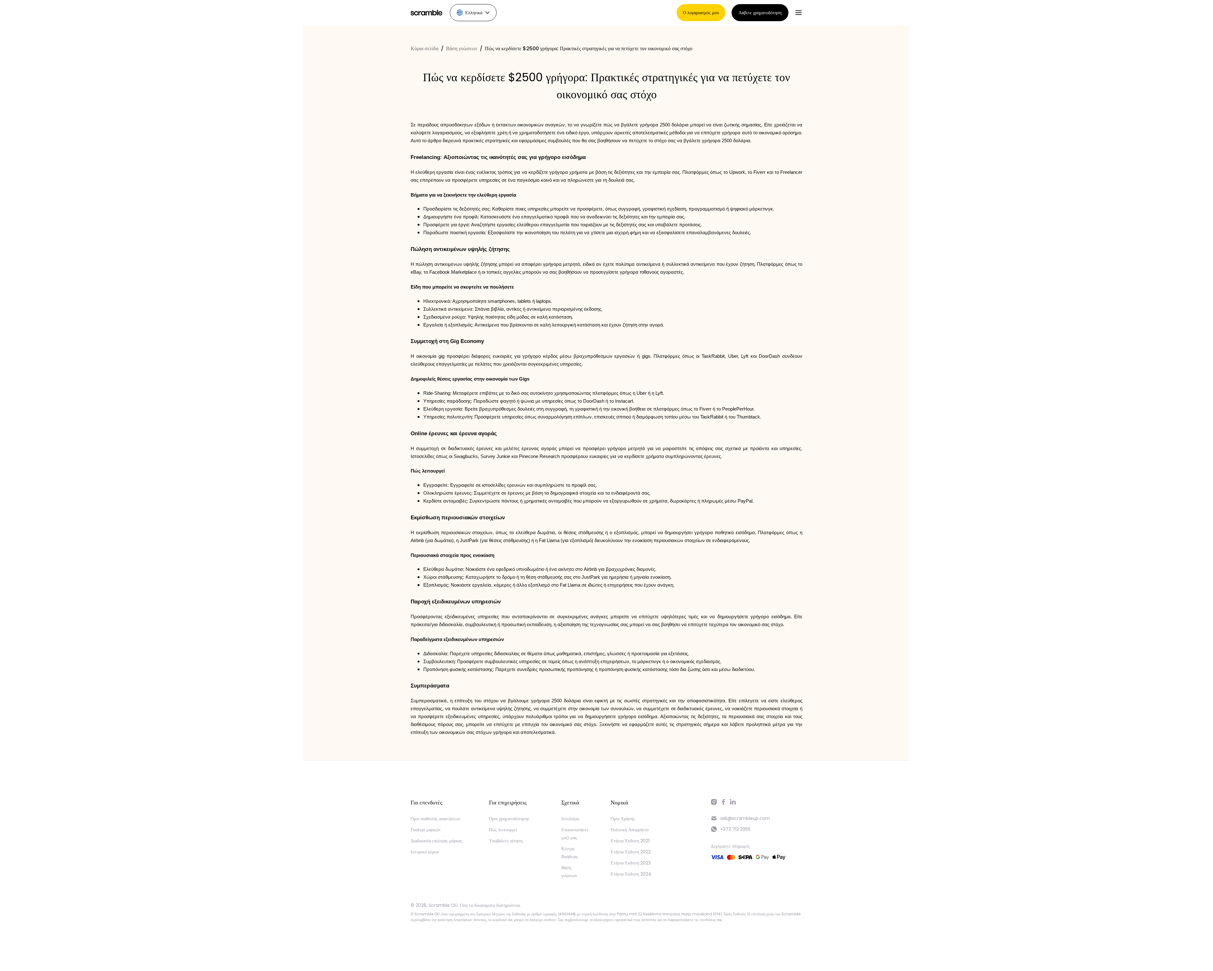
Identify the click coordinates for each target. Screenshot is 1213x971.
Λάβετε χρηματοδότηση (760, 12)
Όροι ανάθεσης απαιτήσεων (435, 818)
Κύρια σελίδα (424, 48)
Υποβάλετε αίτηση (505, 841)
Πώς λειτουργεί (503, 830)
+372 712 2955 (735, 829)
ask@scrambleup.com (745, 818)
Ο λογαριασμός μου (701, 12)
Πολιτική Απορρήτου (630, 830)
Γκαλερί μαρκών (425, 830)
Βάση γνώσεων (461, 48)
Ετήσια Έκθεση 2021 (630, 841)
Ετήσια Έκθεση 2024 (631, 874)
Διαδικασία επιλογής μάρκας (436, 841)
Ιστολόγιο (570, 818)
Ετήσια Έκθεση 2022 (631, 852)
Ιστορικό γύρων (425, 852)
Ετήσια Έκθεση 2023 (631, 863)
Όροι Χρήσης (623, 818)
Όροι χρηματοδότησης (509, 818)
